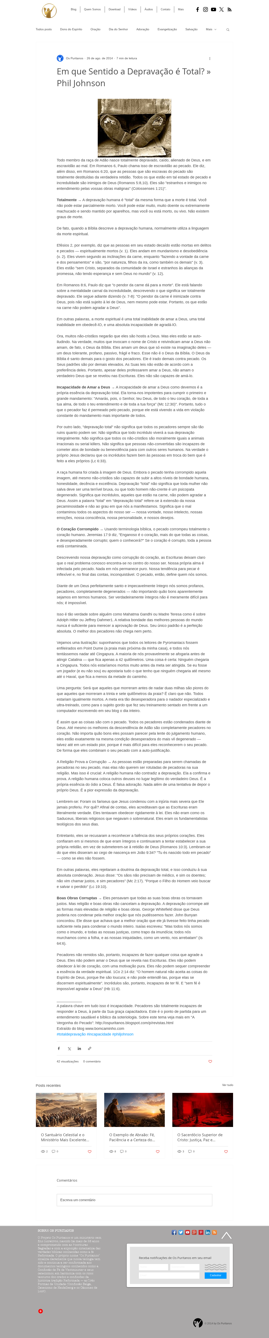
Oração (95, 29)
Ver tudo (227, 1085)
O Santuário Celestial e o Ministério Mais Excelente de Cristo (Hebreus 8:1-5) (63, 1137)
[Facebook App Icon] (174, 1232)
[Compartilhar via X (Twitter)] (69, 1048)
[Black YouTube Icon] (213, 9)
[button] (228, 29)
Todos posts (44, 29)
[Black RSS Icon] (229, 9)
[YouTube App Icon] (187, 1232)
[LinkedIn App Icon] (207, 1232)
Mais (209, 29)
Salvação (191, 29)
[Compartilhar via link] (90, 1048)
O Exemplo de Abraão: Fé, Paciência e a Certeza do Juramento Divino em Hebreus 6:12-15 (132, 1137)
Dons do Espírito (71, 29)
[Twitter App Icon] (180, 1232)
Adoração (142, 29)
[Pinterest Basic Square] (201, 1232)
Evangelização (167, 29)
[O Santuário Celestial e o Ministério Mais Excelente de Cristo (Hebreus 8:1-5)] (66, 1110)
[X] (221, 9)
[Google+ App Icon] (194, 1232)
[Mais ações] (209, 58)
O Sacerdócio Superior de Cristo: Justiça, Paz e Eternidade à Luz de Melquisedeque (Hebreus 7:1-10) (200, 1137)
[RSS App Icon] (214, 1232)
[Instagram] (205, 9)
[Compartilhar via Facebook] (59, 1048)
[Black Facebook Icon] (197, 9)
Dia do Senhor (118, 29)
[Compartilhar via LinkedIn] (79, 1048)
